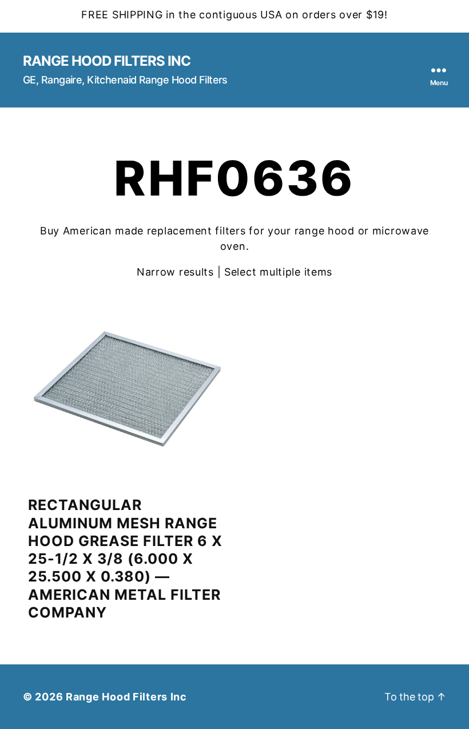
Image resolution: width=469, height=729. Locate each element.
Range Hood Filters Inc (106, 61)
